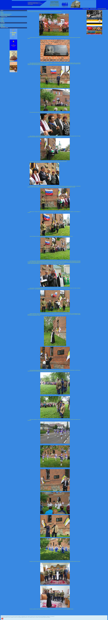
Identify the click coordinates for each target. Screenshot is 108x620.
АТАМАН (1, 11)
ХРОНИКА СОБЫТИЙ (93, 8)
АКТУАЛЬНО (2, 20)
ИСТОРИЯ (1, 25)
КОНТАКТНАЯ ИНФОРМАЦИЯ (101, 8)
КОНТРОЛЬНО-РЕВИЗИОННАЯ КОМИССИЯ (5, 14)
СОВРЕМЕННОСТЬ (2, 26)
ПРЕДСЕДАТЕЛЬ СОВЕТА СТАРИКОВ (5, 15)
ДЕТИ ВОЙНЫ (2, 21)
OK (2, 618)
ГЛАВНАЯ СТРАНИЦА (85, 8)
